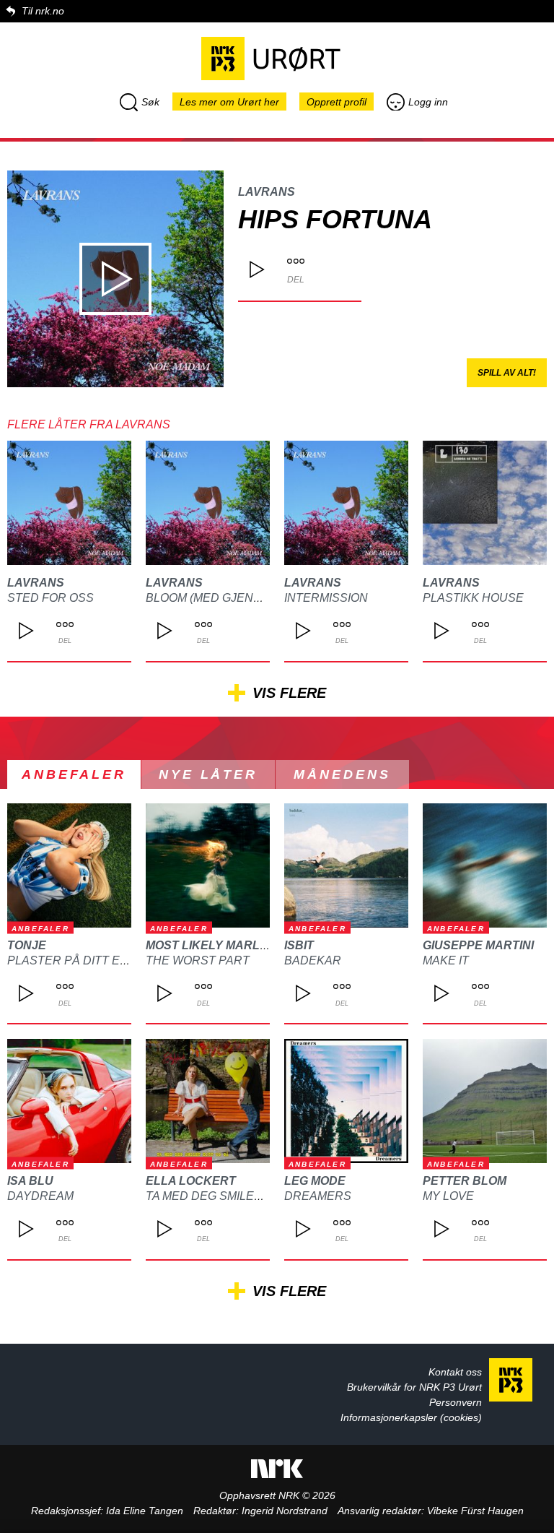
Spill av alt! (507, 373)
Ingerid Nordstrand (284, 1510)
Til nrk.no (43, 11)
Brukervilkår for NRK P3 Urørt (414, 1387)
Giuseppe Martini (478, 945)
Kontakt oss (455, 1372)
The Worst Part (198, 960)
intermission (326, 598)
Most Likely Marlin (208, 945)
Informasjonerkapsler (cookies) (411, 1417)
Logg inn (428, 102)
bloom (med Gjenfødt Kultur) (242, 598)
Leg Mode (315, 1181)
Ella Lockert (191, 1181)
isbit (299, 945)
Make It (446, 960)
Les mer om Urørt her (229, 102)
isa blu (30, 1181)
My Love (448, 1196)
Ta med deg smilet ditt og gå (238, 1196)
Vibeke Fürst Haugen (475, 1510)
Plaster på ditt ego (72, 960)
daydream (40, 1196)
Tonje (26, 945)
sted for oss (50, 598)
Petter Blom (464, 1181)
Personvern (455, 1402)
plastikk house (473, 598)
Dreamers (317, 1196)
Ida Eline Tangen (144, 1510)
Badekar (312, 960)
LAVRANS (266, 192)
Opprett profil (336, 102)
